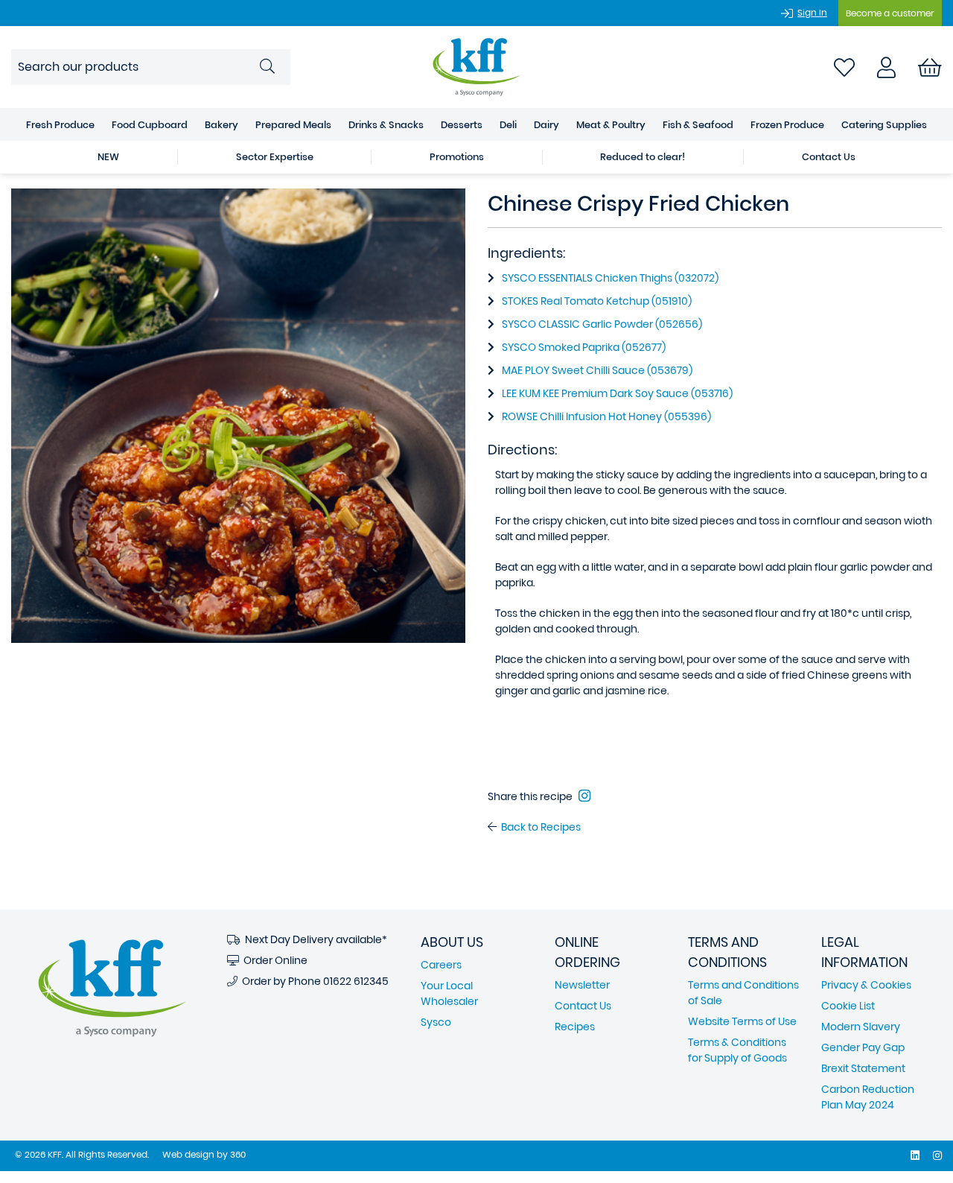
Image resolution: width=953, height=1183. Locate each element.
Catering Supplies (884, 125)
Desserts (461, 125)
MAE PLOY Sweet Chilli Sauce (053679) (597, 370)
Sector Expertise (274, 157)
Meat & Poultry (611, 125)
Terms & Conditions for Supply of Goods (737, 1050)
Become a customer (890, 13)
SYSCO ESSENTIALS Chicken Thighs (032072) (610, 277)
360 (238, 1154)
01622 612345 (356, 981)
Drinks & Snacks (386, 125)
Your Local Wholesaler (449, 993)
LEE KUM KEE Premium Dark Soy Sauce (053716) (617, 393)
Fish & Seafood (698, 125)
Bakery (221, 125)
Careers (441, 964)
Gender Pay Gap (863, 1047)
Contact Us (828, 157)
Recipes (575, 1026)
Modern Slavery (860, 1026)
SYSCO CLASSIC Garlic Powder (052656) (602, 324)
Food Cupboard (150, 125)
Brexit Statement (863, 1068)
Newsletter (582, 984)
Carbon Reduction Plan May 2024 (867, 1097)
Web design (188, 1154)
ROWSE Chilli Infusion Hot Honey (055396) (606, 416)
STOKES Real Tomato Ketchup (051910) (597, 301)
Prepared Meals (293, 125)
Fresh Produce (60, 125)
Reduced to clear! (642, 157)
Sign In (812, 12)
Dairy (546, 125)
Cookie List (848, 1005)
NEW (108, 157)
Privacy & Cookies (866, 984)
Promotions (457, 157)
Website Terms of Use (742, 1021)
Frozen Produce (787, 125)
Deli (508, 125)
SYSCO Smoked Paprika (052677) (584, 347)
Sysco (436, 1022)
